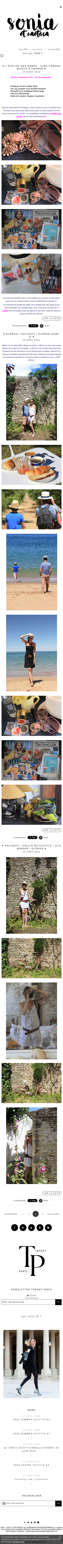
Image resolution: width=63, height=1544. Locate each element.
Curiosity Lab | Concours (31, 1479)
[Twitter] (23, 1227)
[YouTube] (31, 1227)
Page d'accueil (38, 49)
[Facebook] (14, 1227)
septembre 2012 (54, 49)
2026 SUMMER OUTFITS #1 (31, 1433)
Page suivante (53, 1214)
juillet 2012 (23, 49)
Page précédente (10, 1214)
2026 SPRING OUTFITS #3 (31, 1465)
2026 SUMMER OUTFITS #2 (31, 1419)
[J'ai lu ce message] (60, 1537)
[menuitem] (24, 49)
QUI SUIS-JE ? (31, 1316)
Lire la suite (51, 318)
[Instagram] (40, 1227)
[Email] (48, 1227)
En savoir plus (18, 1542)
